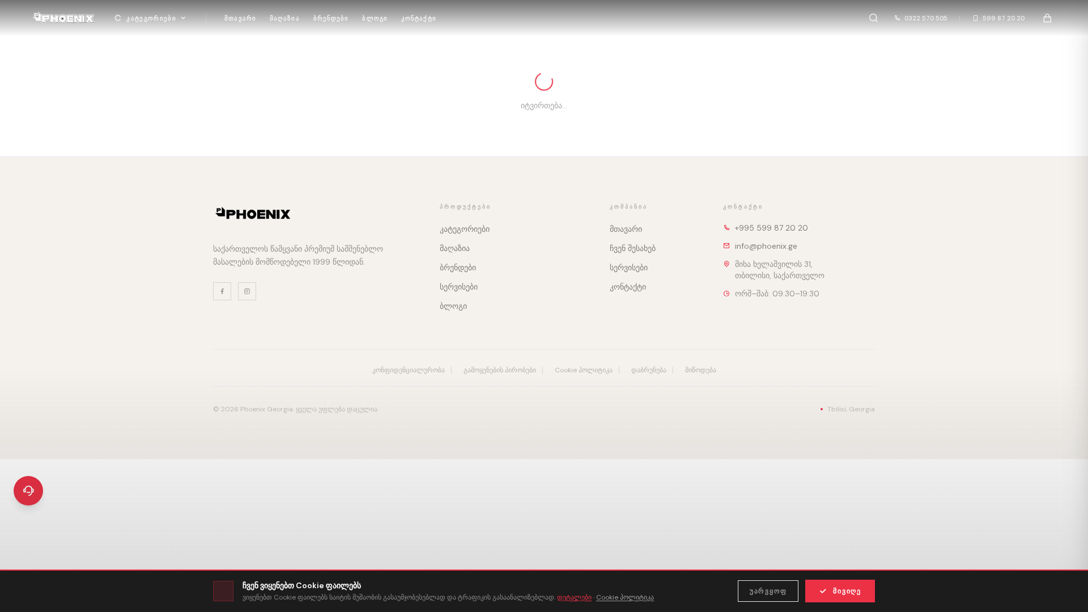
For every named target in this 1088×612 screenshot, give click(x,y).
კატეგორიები (151, 18)
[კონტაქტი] (28, 490)
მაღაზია (285, 18)
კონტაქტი (418, 18)
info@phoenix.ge (766, 246)
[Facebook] (222, 291)
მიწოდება (700, 370)
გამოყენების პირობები (500, 370)
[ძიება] (873, 18)
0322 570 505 (925, 18)
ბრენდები (331, 18)
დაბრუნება (648, 370)
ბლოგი (375, 18)
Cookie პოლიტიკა (584, 370)
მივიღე (847, 591)
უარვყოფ (768, 591)
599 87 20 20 (1004, 18)
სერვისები (459, 287)
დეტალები (574, 597)
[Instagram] (247, 291)
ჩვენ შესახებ (633, 248)
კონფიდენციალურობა (408, 370)
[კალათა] (1047, 18)
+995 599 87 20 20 (771, 228)
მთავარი (240, 18)
